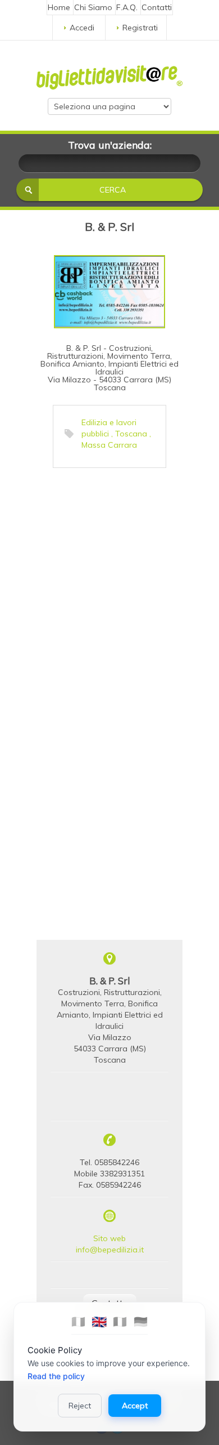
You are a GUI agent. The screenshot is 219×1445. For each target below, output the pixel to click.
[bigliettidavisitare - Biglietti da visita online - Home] (109, 74)
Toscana (131, 434)
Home (59, 7)
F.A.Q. (127, 7)
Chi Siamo (93, 7)
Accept (135, 1406)
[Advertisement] (109, 583)
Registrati (140, 28)
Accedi (82, 28)
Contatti (157, 7)
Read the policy (56, 1376)
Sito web (109, 1238)
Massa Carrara (109, 445)
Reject (80, 1406)
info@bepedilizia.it (110, 1250)
